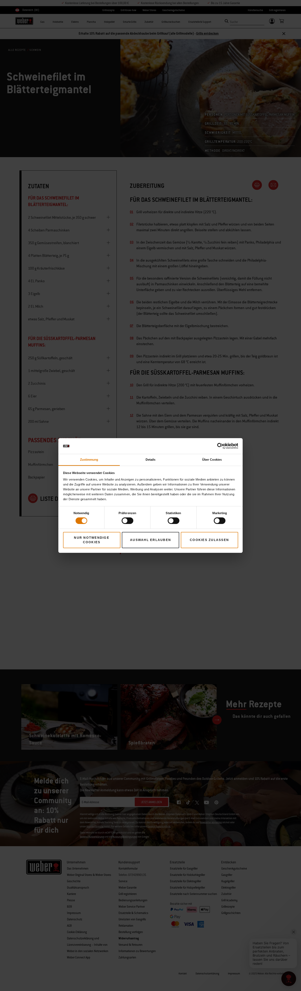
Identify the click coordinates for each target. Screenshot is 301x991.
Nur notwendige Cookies (91, 540)
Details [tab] (151, 459)
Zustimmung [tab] (89, 459)
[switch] (127, 520)
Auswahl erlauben (150, 540)
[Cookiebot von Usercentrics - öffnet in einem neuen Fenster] (220, 446)
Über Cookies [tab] (212, 459)
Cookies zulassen (209, 540)
